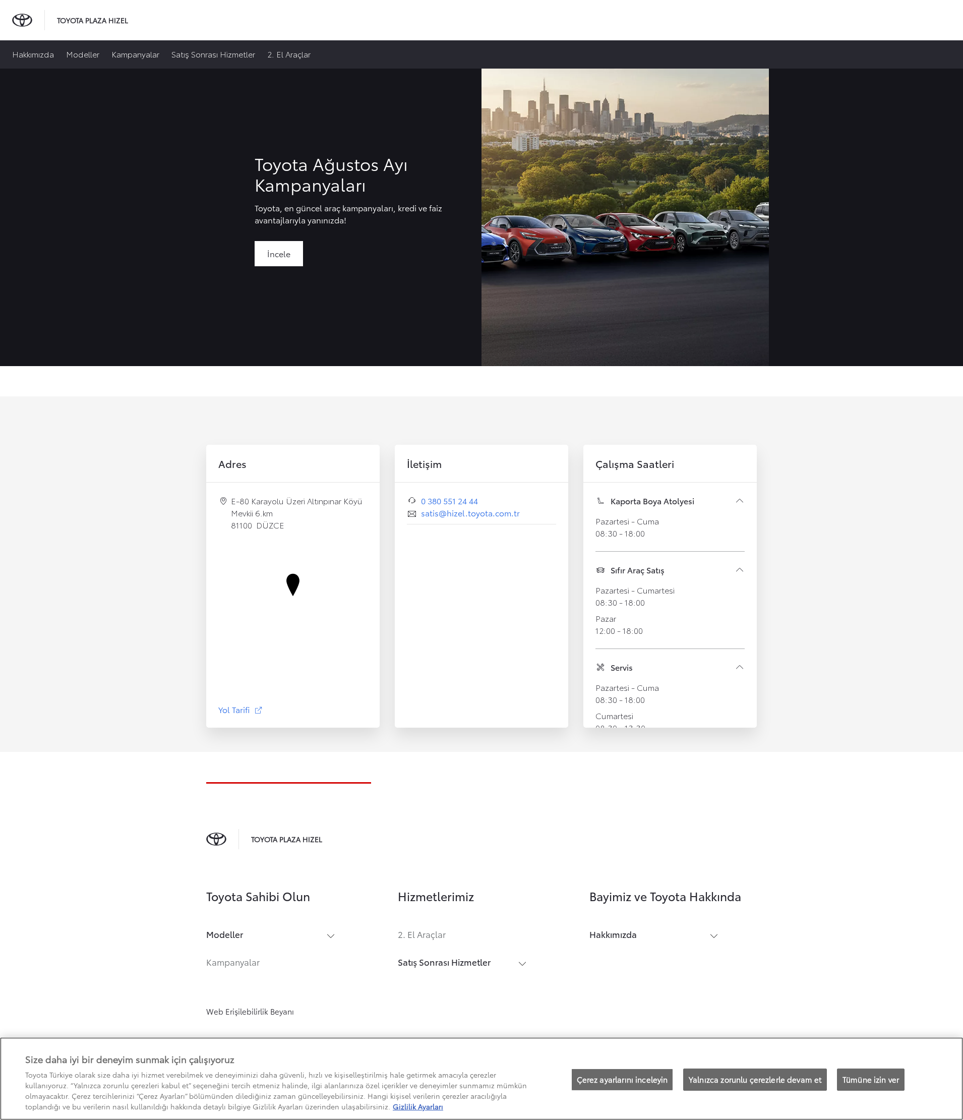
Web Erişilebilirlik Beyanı (250, 1011)
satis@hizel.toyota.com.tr (470, 512)
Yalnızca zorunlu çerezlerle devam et (755, 1079)
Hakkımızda (33, 54)
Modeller (82, 54)
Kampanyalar (135, 54)
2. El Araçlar (289, 54)
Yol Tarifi (240, 709)
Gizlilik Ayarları (418, 1106)
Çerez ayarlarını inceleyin (622, 1079)
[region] (481, 1078)
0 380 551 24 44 (449, 500)
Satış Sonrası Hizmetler (213, 54)
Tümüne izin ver (870, 1079)
